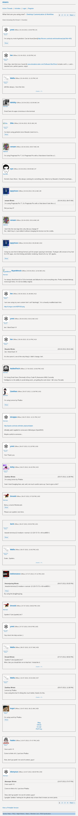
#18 (37, 446)
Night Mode (20, 813)
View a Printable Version (10, 808)
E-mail (39, 727)
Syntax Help (6, 813)
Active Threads (7, 8)
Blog (39, 722)
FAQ (13, 813)
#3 (37, 78)
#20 (39, 496)
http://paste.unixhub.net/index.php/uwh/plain (18, 426)
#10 (41, 243)
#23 (43, 574)
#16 (40, 391)
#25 (37, 626)
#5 (36, 123)
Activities (18, 8)
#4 (38, 102)
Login (24, 8)
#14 (35, 339)
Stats (27, 813)
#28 (37, 708)
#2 (35, 55)
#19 (37, 467)
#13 (37, 319)
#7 (35, 169)
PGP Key (39, 729)
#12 (35, 294)
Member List (34, 813)
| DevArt (38, 91)
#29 (38, 740)
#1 (36, 30)
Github (39, 725)
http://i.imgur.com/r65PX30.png (14, 306)
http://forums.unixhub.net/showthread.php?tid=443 (54, 38)
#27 (37, 678)
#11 (44, 271)
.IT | (41, 91)
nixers (5, 2)
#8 (40, 191)
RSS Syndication (45, 813)
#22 (37, 549)
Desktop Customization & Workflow (40, 14)
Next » (72, 15)
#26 (37, 647)
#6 (38, 147)
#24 (39, 606)
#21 (37, 524)
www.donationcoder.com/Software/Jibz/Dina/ (42, 64)
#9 (38, 220)
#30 (41, 772)
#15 (42, 369)
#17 (39, 417)
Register (31, 8)
